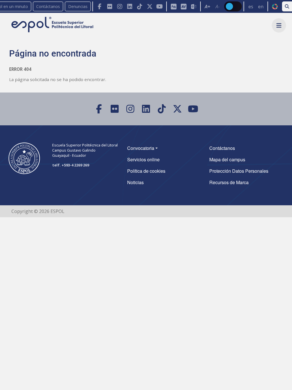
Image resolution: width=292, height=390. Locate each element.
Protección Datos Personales (238, 171)
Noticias (135, 182)
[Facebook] (100, 6)
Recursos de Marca (229, 182)
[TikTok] (140, 6)
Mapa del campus (227, 159)
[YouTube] (160, 6)
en (260, 6)
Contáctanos (48, 6)
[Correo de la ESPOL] (193, 6)
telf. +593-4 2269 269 (70, 165)
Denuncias (78, 6)
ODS (274, 6)
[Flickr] (110, 6)
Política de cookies (146, 171)
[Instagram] (120, 6)
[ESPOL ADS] (174, 6)
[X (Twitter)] (150, 6)
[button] (278, 25)
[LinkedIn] (130, 6)
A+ (207, 6)
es (250, 6)
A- (218, 6)
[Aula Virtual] (183, 6)
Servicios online (143, 159)
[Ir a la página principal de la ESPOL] (52, 25)
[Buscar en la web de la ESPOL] (287, 6)
